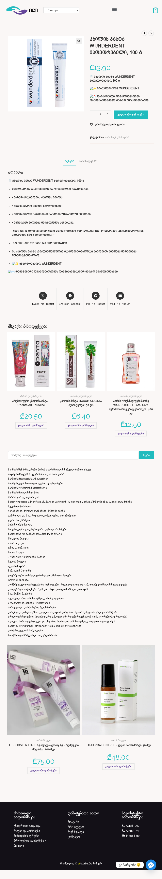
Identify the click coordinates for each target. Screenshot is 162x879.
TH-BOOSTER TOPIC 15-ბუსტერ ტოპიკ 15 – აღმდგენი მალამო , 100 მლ (43, 747)
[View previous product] (144, 33)
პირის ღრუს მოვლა (117, 137)
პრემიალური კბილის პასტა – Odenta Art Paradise (31, 403)
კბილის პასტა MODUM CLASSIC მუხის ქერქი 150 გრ (81, 403)
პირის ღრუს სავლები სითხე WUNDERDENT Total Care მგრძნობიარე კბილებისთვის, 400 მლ (131, 407)
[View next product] (151, 33)
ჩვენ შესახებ (76, 831)
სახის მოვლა (43, 740)
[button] (115, 10)
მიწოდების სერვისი (26, 835)
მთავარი (73, 821)
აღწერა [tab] (69, 161)
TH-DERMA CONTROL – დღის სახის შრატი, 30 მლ (118, 745)
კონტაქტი (74, 836)
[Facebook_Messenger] (151, 865)
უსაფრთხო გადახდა (27, 825)
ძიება (146, 455)
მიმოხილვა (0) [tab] (88, 161)
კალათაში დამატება (131, 114)
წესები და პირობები (27, 830)
